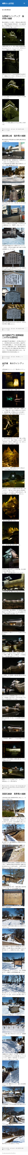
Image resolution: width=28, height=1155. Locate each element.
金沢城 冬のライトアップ (13, 364)
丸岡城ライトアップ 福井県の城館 (13, 17)
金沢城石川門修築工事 (20, 787)
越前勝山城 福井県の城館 (14, 135)
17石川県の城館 (20, 786)
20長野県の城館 (20, 1148)
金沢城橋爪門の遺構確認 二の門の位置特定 (14, 336)
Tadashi (13, 129)
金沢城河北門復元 (11, 787)
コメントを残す (7, 130)
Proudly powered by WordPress (9, 1153)
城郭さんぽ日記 (8, 3)
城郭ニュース (20, 356)
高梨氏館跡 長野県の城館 (14, 793)
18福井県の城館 (21, 129)
